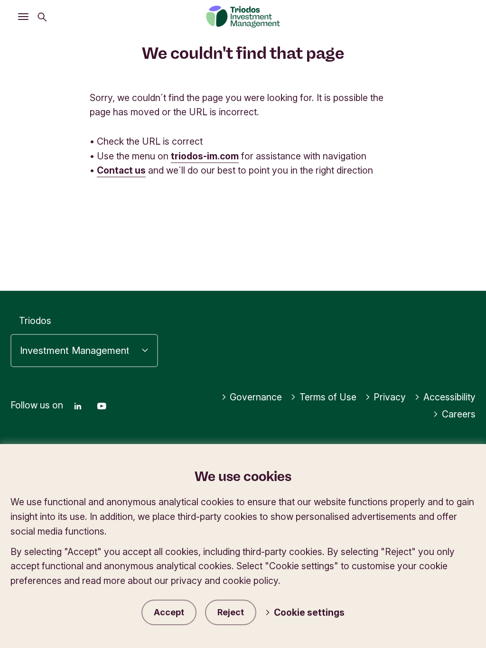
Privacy (390, 397)
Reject (230, 612)
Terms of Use (327, 397)
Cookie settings (309, 612)
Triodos (35, 320)
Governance (256, 397)
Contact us (121, 170)
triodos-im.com (205, 156)
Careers (459, 414)
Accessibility (449, 397)
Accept (169, 612)
